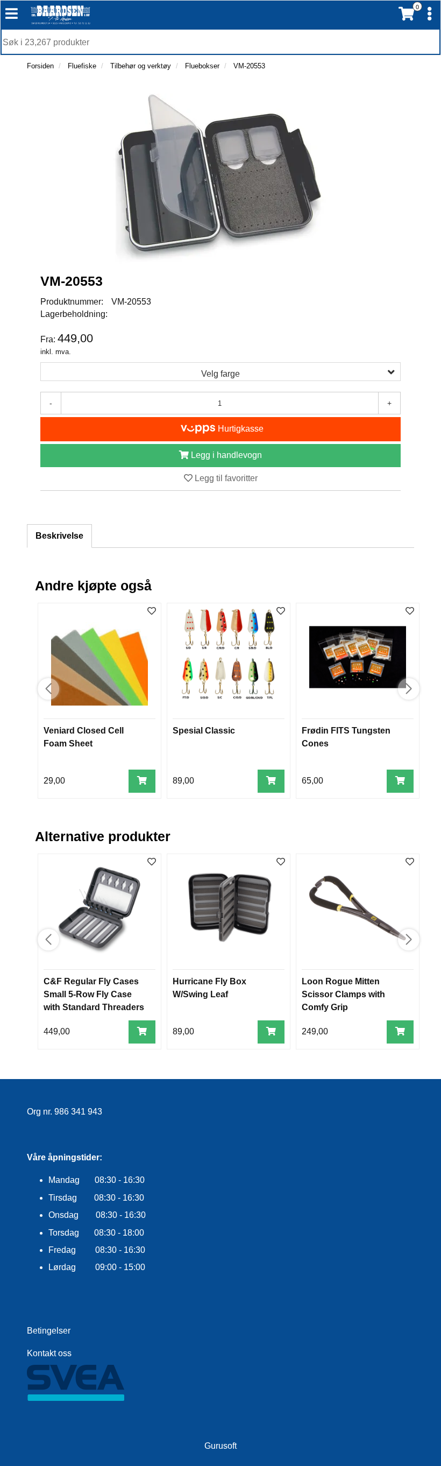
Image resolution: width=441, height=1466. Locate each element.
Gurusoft (220, 1445)
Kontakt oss (49, 1353)
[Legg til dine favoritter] (152, 611)
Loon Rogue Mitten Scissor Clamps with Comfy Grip (343, 994)
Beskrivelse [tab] (59, 535)
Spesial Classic (204, 730)
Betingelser (48, 1330)
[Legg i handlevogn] (142, 781)
